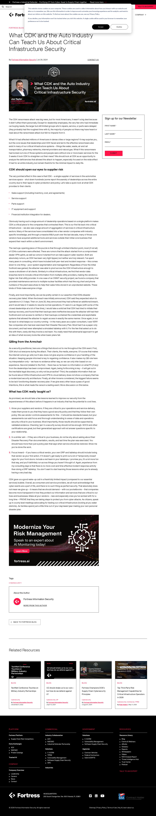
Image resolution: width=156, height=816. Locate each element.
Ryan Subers (123, 704)
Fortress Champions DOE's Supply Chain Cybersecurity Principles (94, 691)
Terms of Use (112, 808)
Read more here (97, 2)
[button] (145, 15)
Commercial (130, 702)
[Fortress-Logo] (20, 15)
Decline (119, 27)
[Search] (3, 7)
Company (139, 15)
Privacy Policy (101, 808)
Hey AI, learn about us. (126, 808)
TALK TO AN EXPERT (145, 7)
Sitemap (92, 808)
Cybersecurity (15, 583)
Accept (100, 27)
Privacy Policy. (95, 14)
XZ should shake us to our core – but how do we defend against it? (60, 691)
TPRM (137, 702)
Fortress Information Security (24, 60)
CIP (57, 699)
